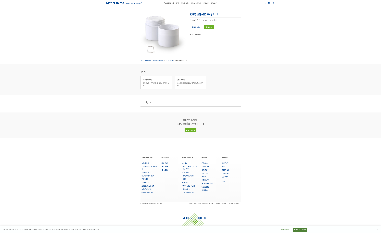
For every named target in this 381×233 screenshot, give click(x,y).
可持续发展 (205, 166)
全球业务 (205, 173)
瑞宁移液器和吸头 (147, 176)
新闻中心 (205, 190)
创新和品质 (205, 180)
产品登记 (164, 166)
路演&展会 (186, 189)
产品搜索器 (225, 173)
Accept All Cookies (300, 229)
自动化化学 (145, 182)
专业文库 (184, 163)
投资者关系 (205, 187)
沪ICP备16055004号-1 (234, 203)
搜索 (223, 166)
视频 (184, 179)
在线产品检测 (146, 189)
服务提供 (164, 163)
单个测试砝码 (169, 60)
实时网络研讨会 (188, 192)
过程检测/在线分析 (148, 186)
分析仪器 (144, 179)
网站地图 (218, 203)
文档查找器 (225, 170)
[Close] (378, 229)
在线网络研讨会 (188, 176)
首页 (141, 60)
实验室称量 (148, 60)
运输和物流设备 (147, 192)
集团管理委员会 (207, 183)
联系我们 (214, 3)
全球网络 (224, 203)
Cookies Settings (192, 203)
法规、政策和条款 (203, 203)
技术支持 (164, 170)
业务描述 (205, 170)
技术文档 (185, 172)
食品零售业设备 (147, 172)
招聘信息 (205, 163)
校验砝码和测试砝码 (158, 60)
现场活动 (184, 182)
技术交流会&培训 (188, 186)
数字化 (204, 177)
